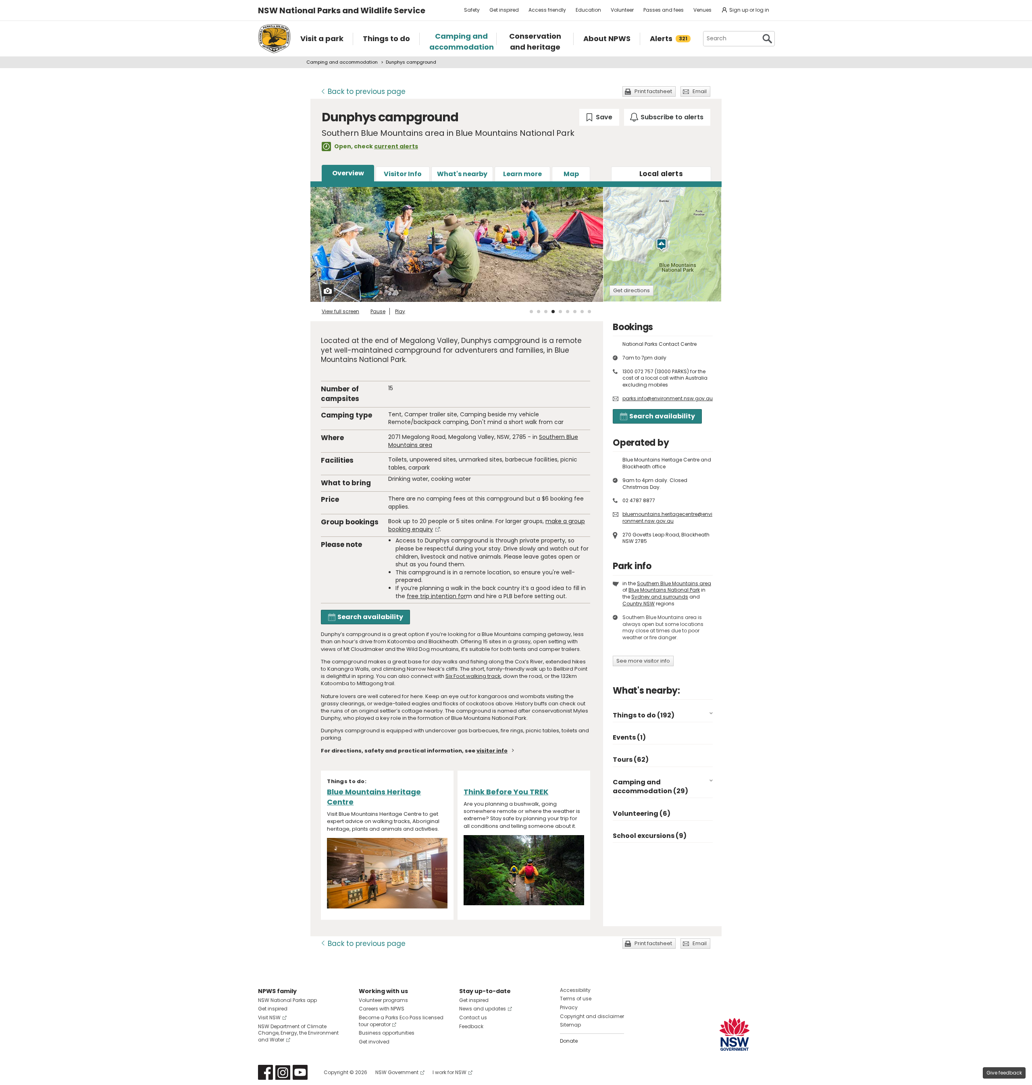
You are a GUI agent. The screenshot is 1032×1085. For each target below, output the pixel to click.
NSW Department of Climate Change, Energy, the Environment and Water (298, 1033)
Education (588, 9)
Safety (472, 9)
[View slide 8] (582, 311)
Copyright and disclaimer (592, 1016)
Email (700, 91)
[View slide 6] (567, 311)
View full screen (340, 311)
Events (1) (629, 737)
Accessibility (575, 990)
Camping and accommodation (342, 62)
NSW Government (396, 1072)
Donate (569, 1040)
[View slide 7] (574, 311)
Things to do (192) (643, 715)
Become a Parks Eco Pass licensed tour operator (401, 1021)
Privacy (569, 1007)
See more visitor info (643, 661)
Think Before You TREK (506, 792)
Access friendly (547, 9)
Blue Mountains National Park (664, 589)
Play (400, 311)
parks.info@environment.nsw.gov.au (667, 398)
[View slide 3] (545, 311)
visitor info (492, 751)
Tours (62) (631, 759)
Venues (702, 9)
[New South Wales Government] (734, 1034)
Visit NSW (269, 1017)
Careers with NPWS (381, 1008)
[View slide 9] (589, 311)
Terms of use (575, 998)
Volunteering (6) (641, 813)
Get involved (374, 1041)
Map (571, 174)
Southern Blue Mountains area (674, 583)
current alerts (396, 146)
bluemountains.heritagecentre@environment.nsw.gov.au (667, 517)
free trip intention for (436, 596)
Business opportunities (386, 1032)
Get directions (631, 290)
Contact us (473, 1017)
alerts (661, 174)
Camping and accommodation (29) (650, 786)
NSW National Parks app (287, 1000)
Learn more (522, 174)
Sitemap (570, 1024)
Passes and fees (663, 9)
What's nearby (462, 174)
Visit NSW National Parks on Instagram (282, 1072)
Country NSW (638, 603)
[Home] (274, 38)
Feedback (471, 1026)
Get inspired (504, 9)
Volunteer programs (383, 1000)
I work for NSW (449, 1072)
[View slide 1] (531, 311)
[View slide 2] (538, 311)
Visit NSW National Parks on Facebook (265, 1072)
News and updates (482, 1008)
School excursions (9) (650, 835)
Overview (348, 173)
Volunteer (622, 9)
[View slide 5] (560, 311)
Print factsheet (653, 91)
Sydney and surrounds (659, 596)
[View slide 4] (553, 311)
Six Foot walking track (473, 676)
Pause (377, 311)
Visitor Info (403, 174)
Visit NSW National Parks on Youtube (300, 1072)
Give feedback (1004, 1072)
